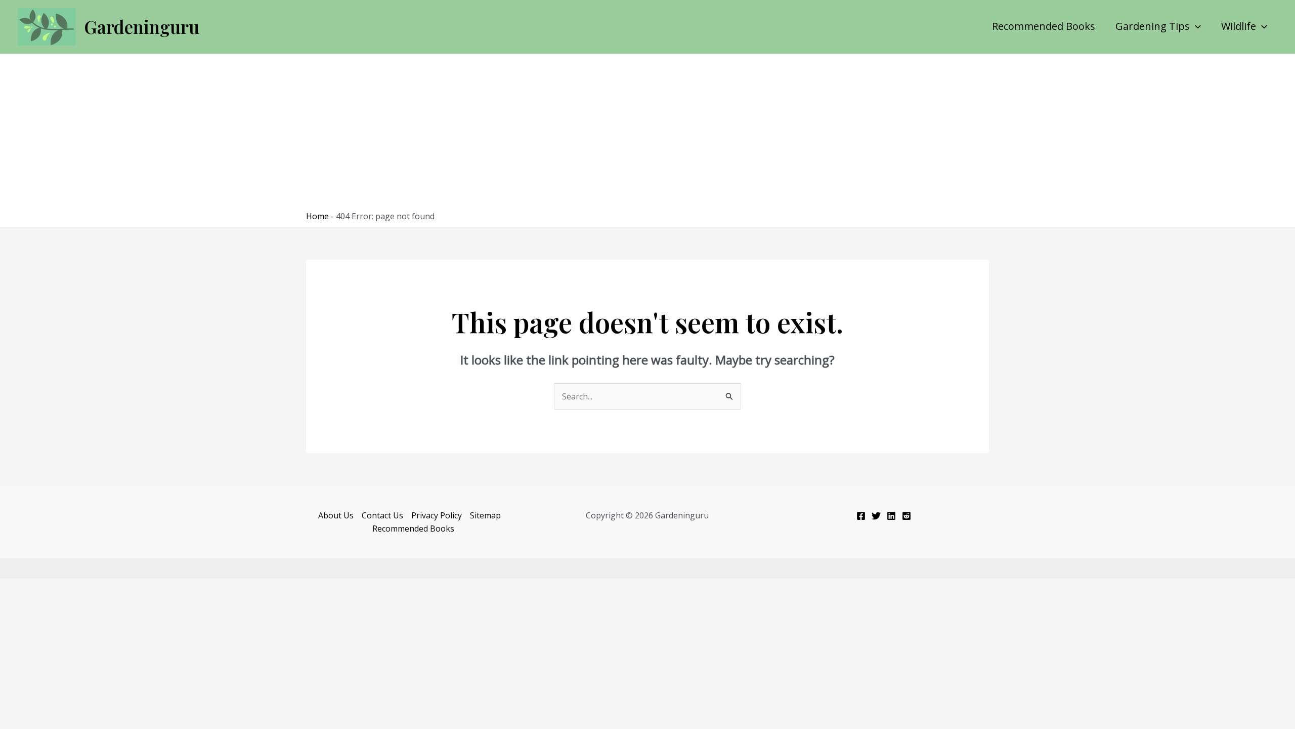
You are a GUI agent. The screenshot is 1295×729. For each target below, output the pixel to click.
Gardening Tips (1152, 26)
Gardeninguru (141, 26)
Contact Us (382, 515)
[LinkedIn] (891, 515)
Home (317, 216)
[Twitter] (876, 515)
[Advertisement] (647, 135)
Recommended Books (1043, 26)
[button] (1195, 26)
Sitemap (485, 515)
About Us (336, 515)
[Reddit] (906, 515)
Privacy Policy (436, 515)
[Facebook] (861, 515)
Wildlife (1238, 26)
